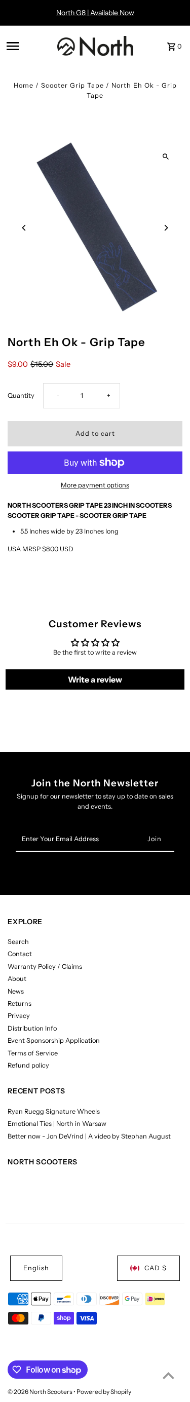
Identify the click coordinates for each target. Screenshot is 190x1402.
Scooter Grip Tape (72, 85)
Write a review (95, 679)
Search (18, 941)
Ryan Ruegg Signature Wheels (54, 1111)
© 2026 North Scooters (40, 1391)
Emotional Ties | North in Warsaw (57, 1123)
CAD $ (155, 1268)
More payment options (95, 485)
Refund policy (28, 1065)
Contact (20, 954)
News (16, 991)
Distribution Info (32, 1028)
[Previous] (24, 227)
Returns (19, 1003)
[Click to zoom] (166, 156)
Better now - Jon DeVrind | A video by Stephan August (89, 1136)
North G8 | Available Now (95, 12)
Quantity (21, 395)
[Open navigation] (28, 46)
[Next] (166, 227)
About (17, 978)
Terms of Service (33, 1053)
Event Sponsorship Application (54, 1040)
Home (23, 85)
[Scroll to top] (168, 1375)
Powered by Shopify (104, 1391)
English (36, 1268)
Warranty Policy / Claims (45, 966)
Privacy (19, 1015)
